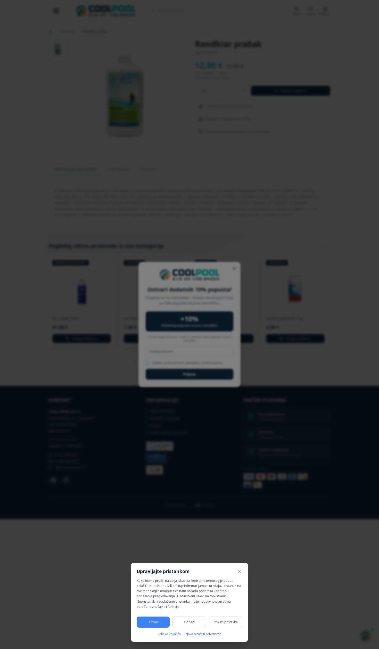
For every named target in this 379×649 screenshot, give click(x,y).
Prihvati (153, 622)
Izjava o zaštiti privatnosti (203, 634)
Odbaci (189, 622)
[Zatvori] (239, 571)
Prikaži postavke (226, 622)
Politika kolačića (169, 634)
